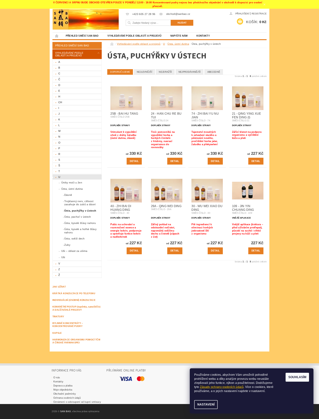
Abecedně (213, 72)
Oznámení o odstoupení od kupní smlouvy (77, 402)
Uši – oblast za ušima (74, 250)
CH (60, 102)
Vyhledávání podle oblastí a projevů (134, 35)
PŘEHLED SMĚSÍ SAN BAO (82, 35)
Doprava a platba (62, 385)
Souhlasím (297, 377)
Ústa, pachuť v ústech (77, 216)
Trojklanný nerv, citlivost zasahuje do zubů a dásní (80, 203)
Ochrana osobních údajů (67, 397)
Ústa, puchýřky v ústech (80, 210)
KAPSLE (57, 333)
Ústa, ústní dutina (72, 188)
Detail (134, 161)
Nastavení (206, 404)
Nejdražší (165, 72)
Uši (63, 257)
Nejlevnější (144, 72)
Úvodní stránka (56, 36)
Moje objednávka (62, 389)
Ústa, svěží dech (74, 238)
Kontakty (203, 35)
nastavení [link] (258, 391)
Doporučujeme (120, 72)
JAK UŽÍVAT (59, 286)
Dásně (68, 194)
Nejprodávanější (190, 72)
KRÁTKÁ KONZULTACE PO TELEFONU (73, 293)
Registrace (259, 13)
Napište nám (179, 35)
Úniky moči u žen (71, 182)
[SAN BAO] (60, 19)
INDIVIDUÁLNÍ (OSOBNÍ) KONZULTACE (73, 300)
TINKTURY (58, 316)
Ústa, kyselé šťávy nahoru (80, 223)
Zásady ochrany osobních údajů (221, 386)
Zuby (67, 244)
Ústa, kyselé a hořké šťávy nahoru (80, 231)
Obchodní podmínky (64, 393)
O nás (56, 377)
